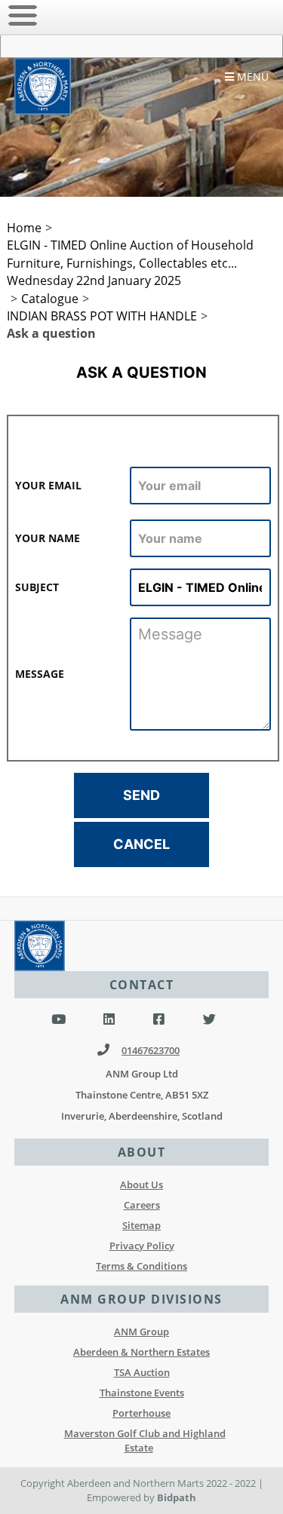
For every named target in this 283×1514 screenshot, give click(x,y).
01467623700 (151, 1050)
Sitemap (141, 1225)
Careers (142, 1205)
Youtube (58, 1019)
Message (39, 674)
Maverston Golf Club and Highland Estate (145, 1440)
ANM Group (141, 1331)
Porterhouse (141, 1413)
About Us (141, 1184)
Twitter (209, 1019)
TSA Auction (142, 1372)
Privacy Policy (141, 1245)
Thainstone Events (142, 1392)
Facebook (159, 1019)
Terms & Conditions (141, 1266)
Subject (37, 587)
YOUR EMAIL (48, 485)
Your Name (47, 538)
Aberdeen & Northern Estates (141, 1352)
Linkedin (109, 1019)
